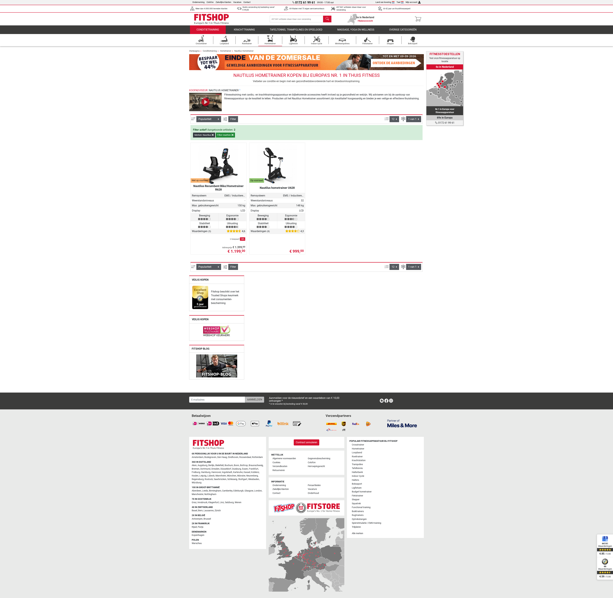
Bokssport (357, 484)
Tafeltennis (357, 468)
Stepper (355, 499)
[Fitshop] (211, 18)
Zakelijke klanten (223, 2)
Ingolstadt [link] (227, 472)
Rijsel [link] (194, 527)
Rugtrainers (357, 515)
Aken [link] (194, 465)
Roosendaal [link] (245, 457)
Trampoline (357, 464)
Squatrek (356, 503)
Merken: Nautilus (203, 135)
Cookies (276, 462)
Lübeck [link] (211, 475)
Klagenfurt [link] (213, 502)
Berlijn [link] (211, 465)
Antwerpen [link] (197, 519)
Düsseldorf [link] (225, 469)
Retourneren (278, 470)
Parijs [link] (200, 527)
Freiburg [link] (196, 472)
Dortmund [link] (205, 469)
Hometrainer (225, 51)
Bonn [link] (236, 465)
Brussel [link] (207, 519)
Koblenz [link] (255, 472)
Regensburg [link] (198, 479)
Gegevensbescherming (319, 458)
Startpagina (194, 51)
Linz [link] (222, 502)
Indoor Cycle (358, 476)
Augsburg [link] (202, 465)
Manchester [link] (197, 494)
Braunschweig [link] (256, 465)
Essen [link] (245, 469)
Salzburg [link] (229, 502)
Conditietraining (208, 29)
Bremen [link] (195, 469)
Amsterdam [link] (197, 457)
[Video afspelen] (205, 102)
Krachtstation (359, 460)
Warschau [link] (197, 543)
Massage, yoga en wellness (355, 29)
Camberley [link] (227, 490)
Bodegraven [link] (210, 457)
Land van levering (383, 2)
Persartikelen (314, 485)
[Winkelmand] (419, 19)
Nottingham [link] (210, 494)
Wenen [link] (238, 502)
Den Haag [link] (222, 457)
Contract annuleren (306, 442)
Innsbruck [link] (202, 502)
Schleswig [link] (232, 479)
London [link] (258, 490)
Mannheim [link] (221, 475)
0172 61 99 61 (446, 122)
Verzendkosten (279, 466)
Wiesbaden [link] (253, 479)
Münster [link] (241, 475)
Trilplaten (356, 527)
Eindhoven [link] (233, 457)
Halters (355, 480)
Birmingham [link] (215, 490)
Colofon (210, 2)
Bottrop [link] (244, 465)
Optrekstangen (359, 519)
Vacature (237, 2)
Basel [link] (194, 510)
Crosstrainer (358, 444)
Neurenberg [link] (252, 475)
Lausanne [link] (209, 510)
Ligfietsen (357, 488)
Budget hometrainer (362, 491)
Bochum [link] (229, 465)
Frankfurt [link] (253, 469)
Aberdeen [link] (196, 490)
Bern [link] (200, 510)
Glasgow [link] (249, 490)
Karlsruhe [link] (238, 472)
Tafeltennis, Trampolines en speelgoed (296, 29)
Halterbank (357, 472)
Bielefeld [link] (219, 465)
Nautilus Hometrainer (244, 51)
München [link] (231, 475)
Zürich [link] (218, 510)
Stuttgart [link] (242, 479)
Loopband (357, 452)
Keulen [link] (195, 475)
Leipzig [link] (202, 475)
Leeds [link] (205, 490)
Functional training (361, 507)
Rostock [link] (209, 479)
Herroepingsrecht (316, 466)
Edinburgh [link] (238, 490)
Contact (246, 2)
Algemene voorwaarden (284, 458)
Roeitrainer (357, 456)
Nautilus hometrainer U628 (277, 187)
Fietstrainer (357, 495)
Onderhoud (313, 493)
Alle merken (357, 533)
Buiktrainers (358, 511)
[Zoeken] (327, 19)
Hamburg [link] (205, 472)
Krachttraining (244, 29)
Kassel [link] (247, 472)
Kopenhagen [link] (198, 535)
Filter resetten (224, 135)
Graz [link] (194, 502)
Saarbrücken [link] (220, 479)
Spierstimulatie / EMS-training (366, 523)
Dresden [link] (215, 469)
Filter (233, 119)
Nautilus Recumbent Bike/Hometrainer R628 (218, 187)
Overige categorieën (402, 29)
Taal (398, 2)
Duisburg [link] (236, 469)
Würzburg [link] (196, 482)
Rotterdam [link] (257, 457)
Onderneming (198, 2)
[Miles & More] (402, 423)
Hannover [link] (216, 472)
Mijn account (411, 2)
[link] (200, 297)
